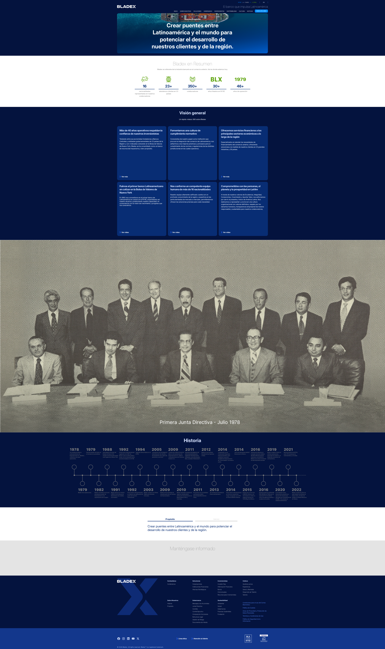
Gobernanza (221, 609)
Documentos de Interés (199, 622)
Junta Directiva (197, 606)
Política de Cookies (249, 608)
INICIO (176, 11)
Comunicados (222, 592)
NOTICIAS (250, 11)
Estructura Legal (197, 617)
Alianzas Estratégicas (199, 589)
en (264, 2)
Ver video (125, 232)
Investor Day (222, 584)
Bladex (125, 647)
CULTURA (242, 11)
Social (220, 606)
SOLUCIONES (197, 11)
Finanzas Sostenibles (224, 611)
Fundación (221, 614)
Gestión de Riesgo (198, 619)
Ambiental (221, 603)
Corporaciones (197, 584)
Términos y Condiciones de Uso (253, 616)
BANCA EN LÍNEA (261, 11)
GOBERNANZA (208, 11)
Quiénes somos (248, 584)
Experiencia (246, 587)
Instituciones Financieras (200, 587)
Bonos (220, 589)
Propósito (170, 606)
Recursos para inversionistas (227, 595)
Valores (245, 595)
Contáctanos (171, 584)
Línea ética (182, 639)
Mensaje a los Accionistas (200, 603)
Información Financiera (225, 587)
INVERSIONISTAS (219, 11)
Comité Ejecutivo (197, 611)
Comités (195, 609)
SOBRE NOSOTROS (185, 11)
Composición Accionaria (200, 614)
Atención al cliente (201, 639)
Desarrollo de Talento (249, 592)
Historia (169, 603)
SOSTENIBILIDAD (232, 11)
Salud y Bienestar (248, 589)
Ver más (125, 177)
